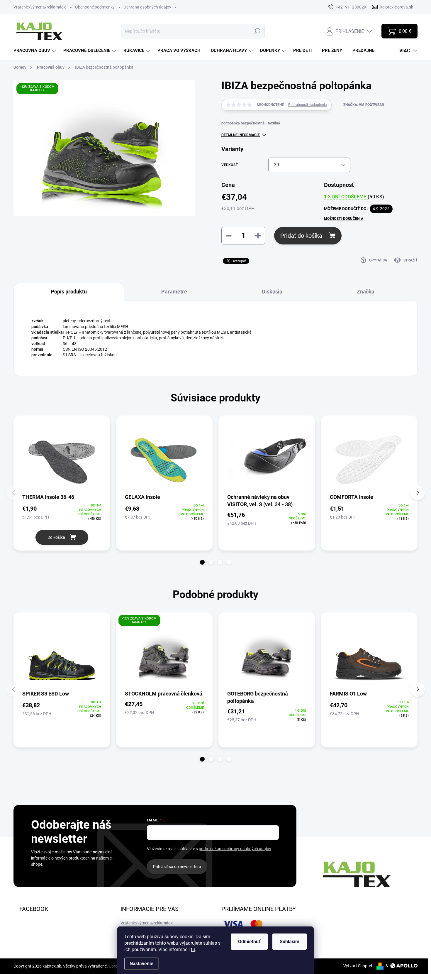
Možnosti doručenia (343, 219)
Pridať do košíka (301, 235)
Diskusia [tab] (272, 291)
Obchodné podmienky (95, 7)
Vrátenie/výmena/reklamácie (39, 7)
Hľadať (257, 31)
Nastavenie (141, 963)
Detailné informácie (240, 135)
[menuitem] (35, 50)
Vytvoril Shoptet (357, 965)
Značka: (363, 105)
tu (193, 949)
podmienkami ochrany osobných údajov (235, 848)
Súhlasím (289, 941)
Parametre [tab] (174, 291)
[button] (202, 562)
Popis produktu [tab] (69, 291)
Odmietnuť (249, 941)
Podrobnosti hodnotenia (307, 105)
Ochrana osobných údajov (147, 7)
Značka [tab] (365, 291)
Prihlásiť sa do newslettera (177, 866)
